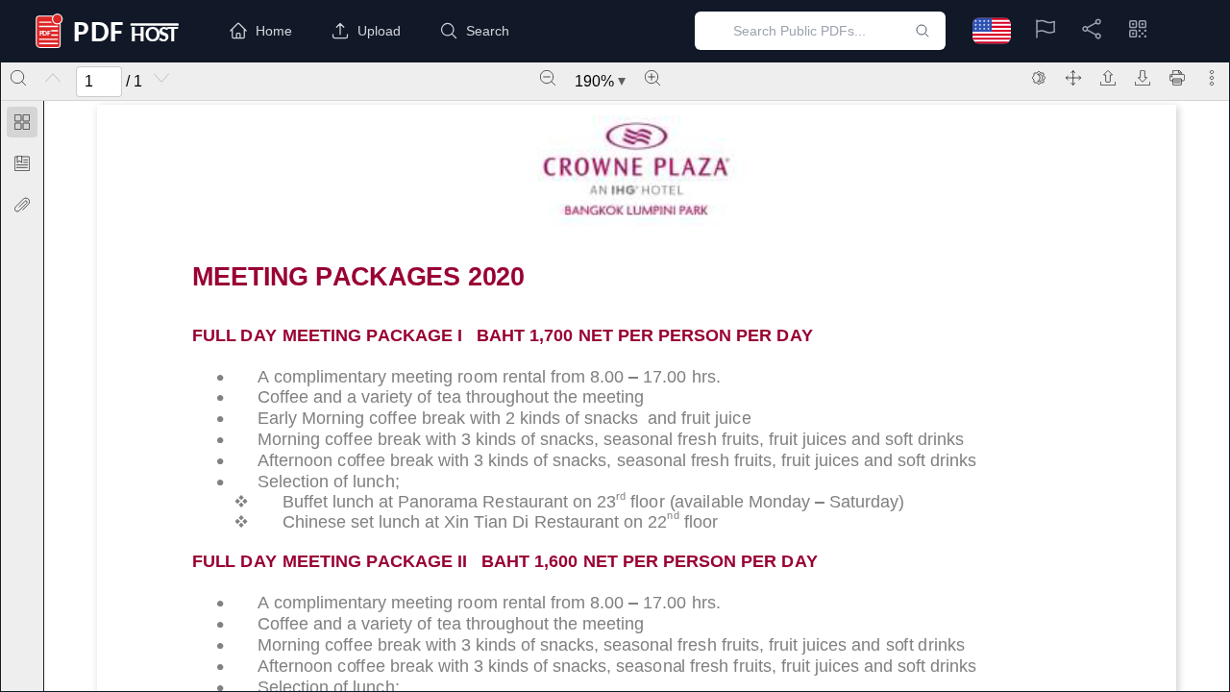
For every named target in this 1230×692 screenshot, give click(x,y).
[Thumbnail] (22, 122)
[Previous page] (52, 77)
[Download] (1142, 77)
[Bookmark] (22, 163)
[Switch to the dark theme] (1038, 77)
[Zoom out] (547, 77)
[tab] (22, 125)
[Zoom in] (652, 77)
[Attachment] (22, 204)
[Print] (1177, 77)
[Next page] (161, 77)
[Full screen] (1073, 77)
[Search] (18, 77)
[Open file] (1108, 77)
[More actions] (1211, 77)
